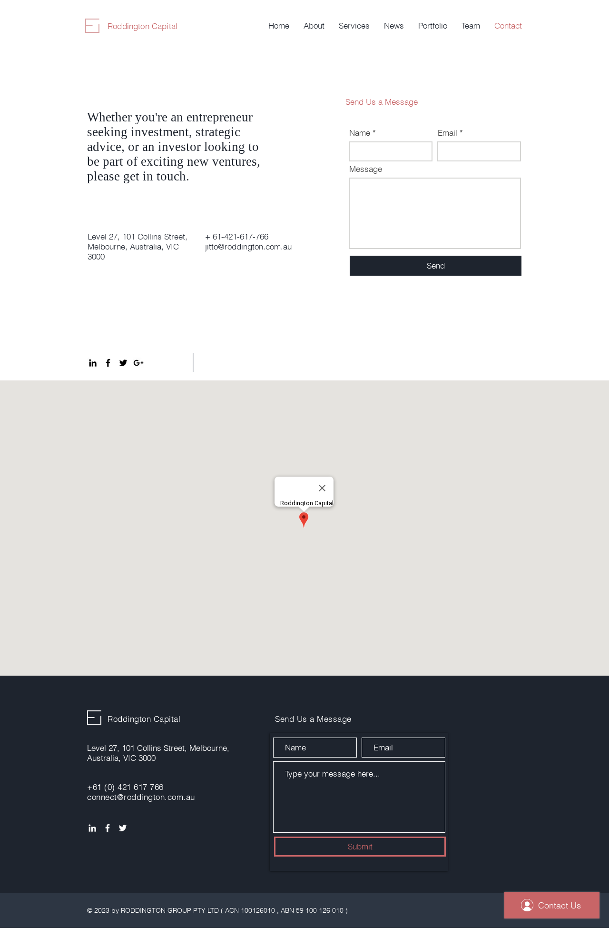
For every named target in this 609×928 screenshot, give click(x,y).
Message (365, 169)
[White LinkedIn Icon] (92, 828)
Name (359, 133)
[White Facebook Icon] (107, 828)
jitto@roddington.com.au (248, 246)
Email (447, 133)
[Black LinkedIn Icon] (93, 363)
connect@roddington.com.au (141, 797)
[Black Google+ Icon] (138, 363)
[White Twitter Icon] (123, 828)
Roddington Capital (142, 26)
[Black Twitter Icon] (123, 363)
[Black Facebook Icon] (108, 363)
